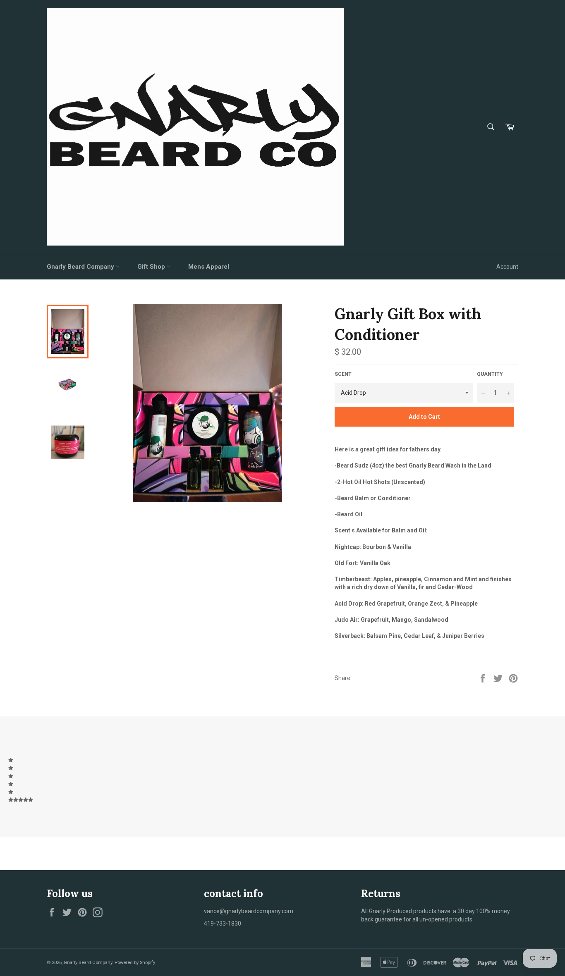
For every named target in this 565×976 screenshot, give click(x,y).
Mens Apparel (208, 266)
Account (507, 266)
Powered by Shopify (135, 962)
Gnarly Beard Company (81, 266)
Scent (343, 374)
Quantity (490, 374)
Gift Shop (152, 266)
